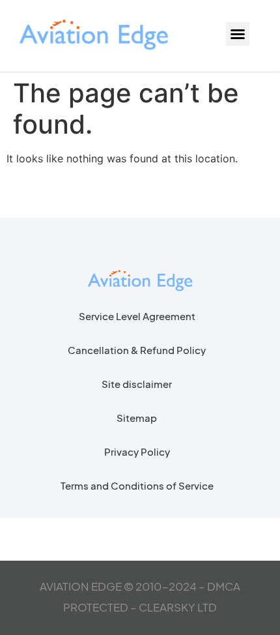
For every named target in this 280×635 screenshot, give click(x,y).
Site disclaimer (137, 383)
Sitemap (137, 417)
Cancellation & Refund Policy (137, 350)
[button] (237, 34)
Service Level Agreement (137, 316)
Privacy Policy (137, 451)
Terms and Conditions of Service (137, 485)
